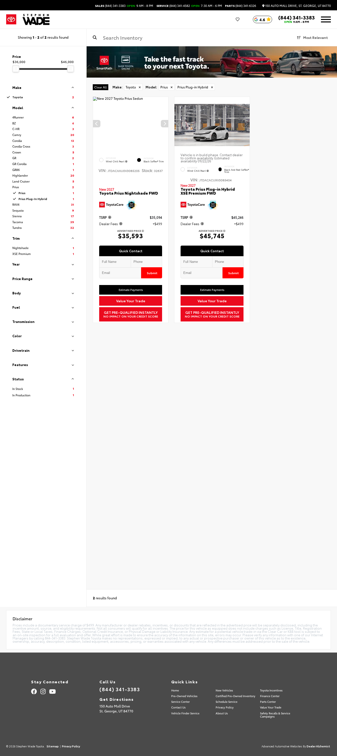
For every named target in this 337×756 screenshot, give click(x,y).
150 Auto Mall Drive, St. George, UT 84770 (297, 5)
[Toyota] (11, 19)
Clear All (100, 87)
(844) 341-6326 (240, 5)
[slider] (15, 68)
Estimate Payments (131, 290)
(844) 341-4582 (173, 5)
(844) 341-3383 (110, 5)
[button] (164, 123)
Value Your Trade (130, 301)
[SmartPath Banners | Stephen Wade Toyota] (212, 62)
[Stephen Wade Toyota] (36, 19)
